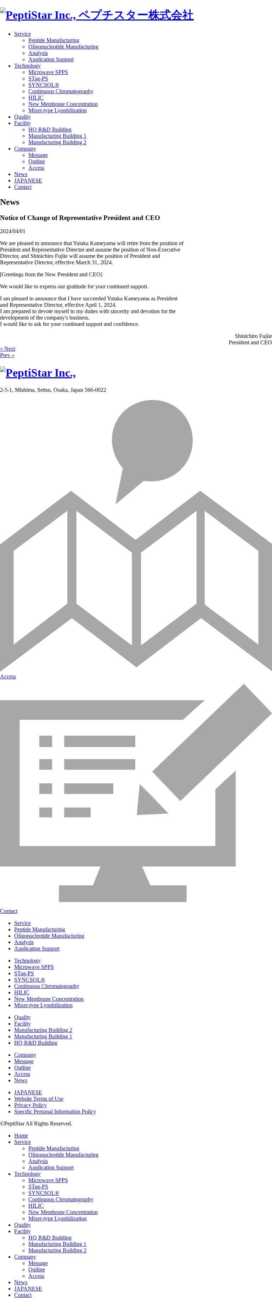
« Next (7, 349)
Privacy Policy (30, 1105)
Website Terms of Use (38, 1099)
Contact (23, 187)
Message (38, 155)
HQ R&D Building (50, 129)
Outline (36, 161)
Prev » (7, 355)
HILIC (36, 98)
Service (22, 34)
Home (21, 1136)
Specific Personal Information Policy (55, 1111)
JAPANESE (28, 180)
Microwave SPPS (48, 72)
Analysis (38, 53)
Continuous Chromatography (61, 91)
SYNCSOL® (43, 85)
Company (25, 149)
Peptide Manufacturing (53, 40)
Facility (22, 123)
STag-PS (38, 78)
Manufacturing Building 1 (57, 136)
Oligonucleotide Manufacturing (63, 47)
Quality (22, 117)
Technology (27, 66)
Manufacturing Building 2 (57, 142)
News (20, 174)
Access (36, 168)
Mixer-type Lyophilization (57, 110)
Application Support (51, 59)
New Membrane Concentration (63, 104)
